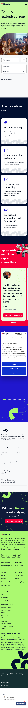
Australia (4, 569)
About (3, 594)
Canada (3, 572)
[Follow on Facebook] (8, 556)
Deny (14, 373)
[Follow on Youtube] (14, 556)
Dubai (3, 575)
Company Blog (19, 582)
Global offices (5, 601)
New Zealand (5, 582)
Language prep (19, 572)
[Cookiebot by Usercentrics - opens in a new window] (16, 334)
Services (17, 569)
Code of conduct (6, 607)
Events (17, 579)
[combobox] (24, 60)
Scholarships (19, 575)
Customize (13, 368)
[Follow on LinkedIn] (3, 556)
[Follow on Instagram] (19, 556)
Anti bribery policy (7, 604)
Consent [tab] (5, 338)
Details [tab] (14, 338)
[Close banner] (25, 333)
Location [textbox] (6, 71)
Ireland (3, 579)
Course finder (19, 566)
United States (5, 585)
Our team (4, 598)
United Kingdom (6, 566)
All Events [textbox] (6, 66)
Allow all (14, 364)
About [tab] (23, 338)
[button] (12, 322)
